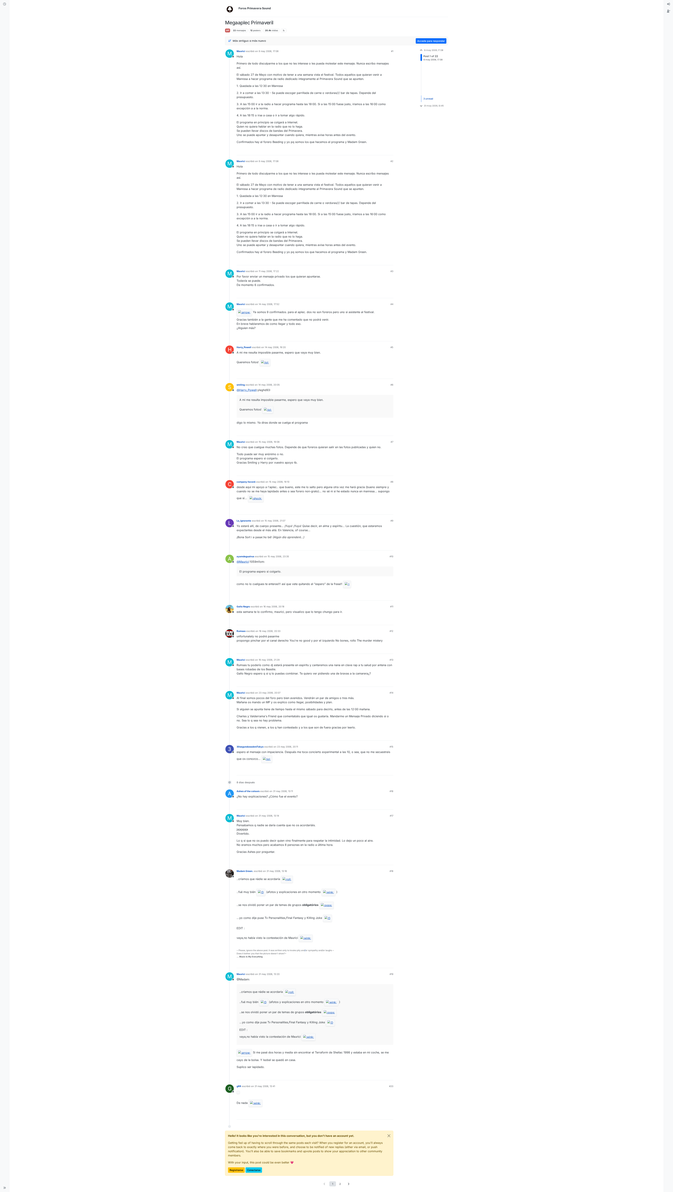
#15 (391, 746)
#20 (391, 1086)
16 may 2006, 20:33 (269, 631)
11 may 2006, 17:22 (269, 271)
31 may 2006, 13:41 (265, 1086)
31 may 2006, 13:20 (269, 974)
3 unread (428, 98)
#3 (391, 271)
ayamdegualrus (245, 556)
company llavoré (246, 481)
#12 (391, 631)
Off (227, 30)
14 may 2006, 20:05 (269, 384)
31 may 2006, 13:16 (277, 871)
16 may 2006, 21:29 (269, 659)
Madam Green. (245, 871)
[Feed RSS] (283, 30)
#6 (391, 384)
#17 (391, 815)
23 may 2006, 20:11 (287, 746)
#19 (391, 974)
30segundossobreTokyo (250, 746)
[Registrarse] (668, 11)
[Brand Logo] (231, 8)
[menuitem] (668, 4)
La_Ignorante (244, 520)
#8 (391, 481)
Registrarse (236, 1170)
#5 (391, 347)
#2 (391, 161)
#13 (391, 659)
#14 (391, 692)
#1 (392, 51)
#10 (391, 556)
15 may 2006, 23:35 (278, 556)
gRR (239, 1086)
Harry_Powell (244, 347)
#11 (391, 606)
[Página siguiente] (348, 1183)
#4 (391, 304)
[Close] (389, 1136)
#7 (392, 441)
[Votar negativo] (383, 151)
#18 (391, 871)
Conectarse (253, 1170)
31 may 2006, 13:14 (269, 815)
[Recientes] (4, 4)
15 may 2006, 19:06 (269, 441)
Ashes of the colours (248, 791)
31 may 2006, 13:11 (283, 791)
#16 (391, 791)
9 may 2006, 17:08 (268, 51)
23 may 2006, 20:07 (269, 692)
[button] (4, 1188)
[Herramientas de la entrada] (390, 151)
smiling (241, 384)
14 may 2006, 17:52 (269, 304)
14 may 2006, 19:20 (275, 347)
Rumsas (241, 631)
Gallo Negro (243, 606)
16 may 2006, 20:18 (273, 606)
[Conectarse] (668, 4)
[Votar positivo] (371, 151)
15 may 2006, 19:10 (279, 481)
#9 (391, 520)
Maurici (241, 51)
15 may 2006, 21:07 (275, 520)
